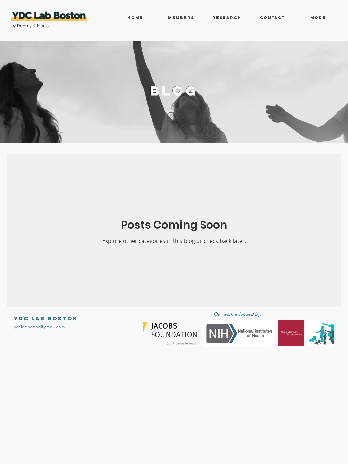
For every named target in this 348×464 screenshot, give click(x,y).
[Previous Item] (153, 333)
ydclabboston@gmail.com (39, 327)
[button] (226, 18)
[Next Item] (323, 333)
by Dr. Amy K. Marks (30, 25)
